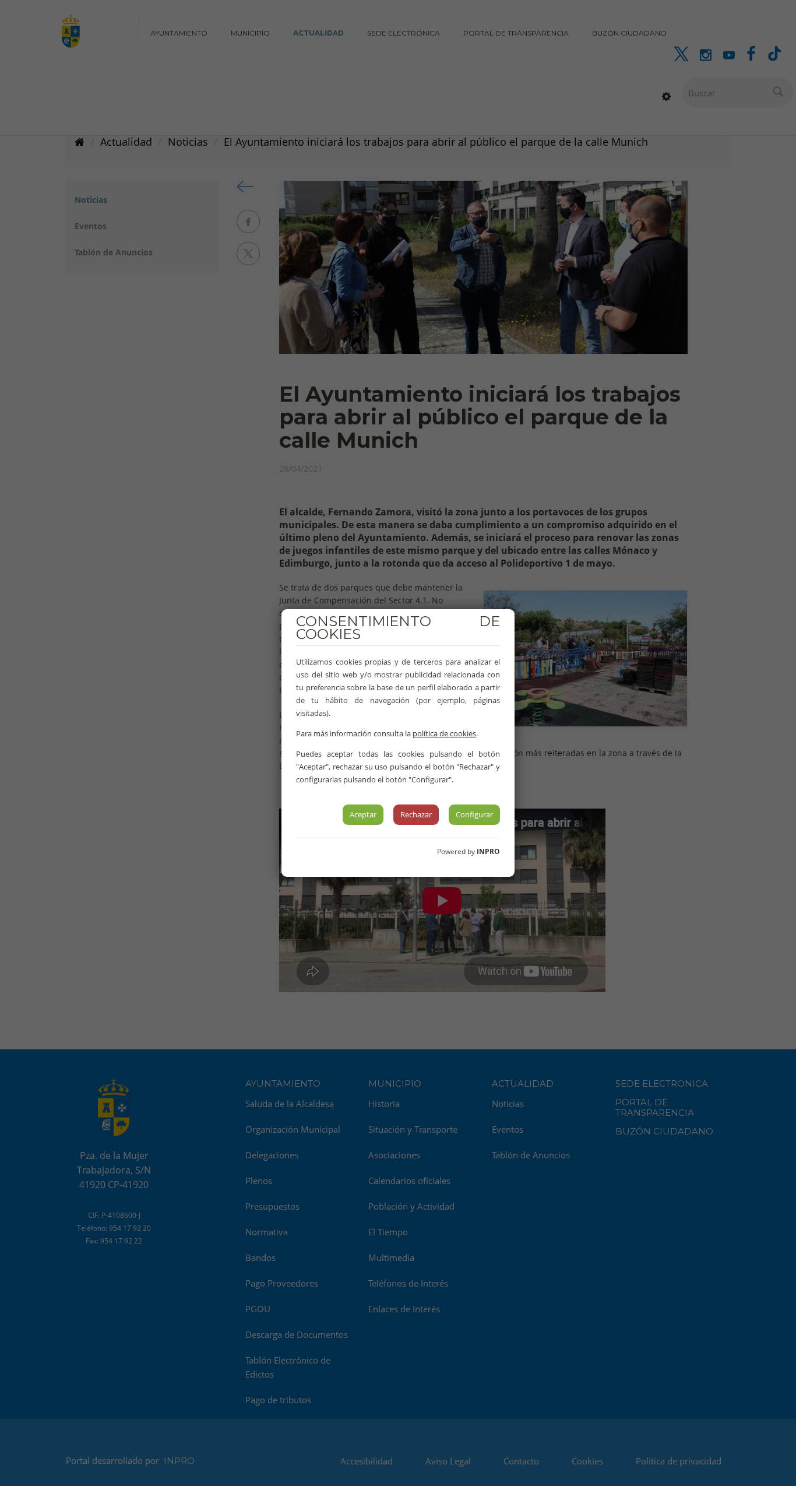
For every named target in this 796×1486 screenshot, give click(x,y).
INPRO (488, 851)
